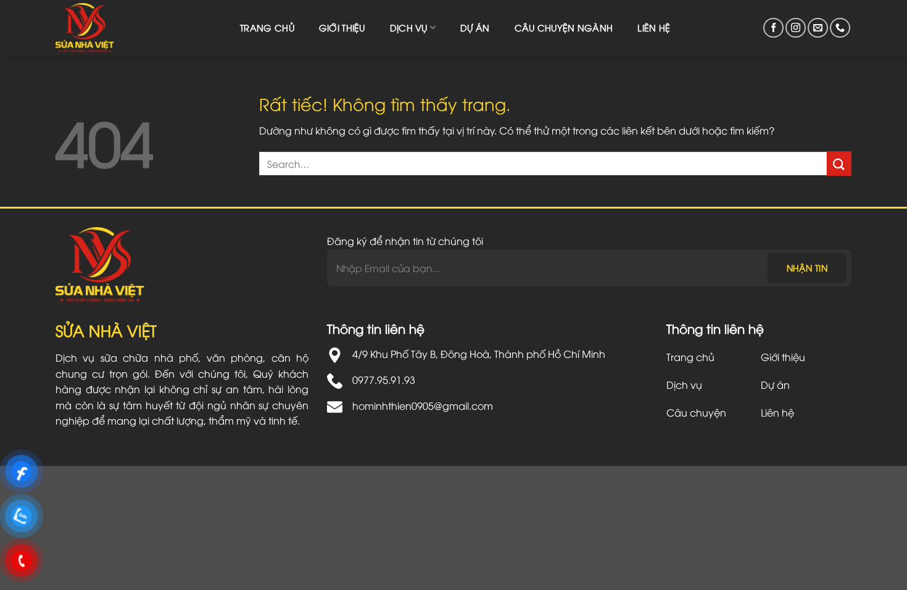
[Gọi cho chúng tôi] (840, 28)
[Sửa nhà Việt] (93, 28)
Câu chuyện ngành (564, 27)
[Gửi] (839, 163)
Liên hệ (653, 27)
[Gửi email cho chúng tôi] (818, 28)
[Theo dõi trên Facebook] (773, 28)
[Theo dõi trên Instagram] (795, 28)
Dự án (474, 27)
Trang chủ (267, 27)
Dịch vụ (409, 27)
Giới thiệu (342, 27)
